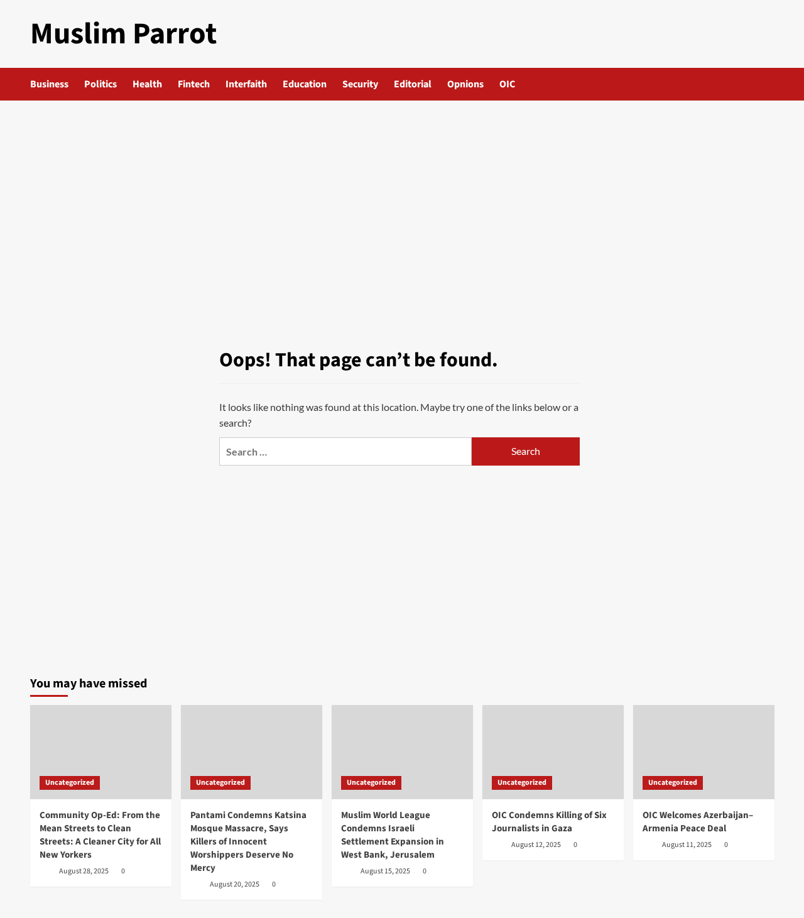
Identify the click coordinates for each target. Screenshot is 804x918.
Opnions (465, 84)
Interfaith (246, 84)
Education (305, 84)
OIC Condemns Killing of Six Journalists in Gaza (549, 822)
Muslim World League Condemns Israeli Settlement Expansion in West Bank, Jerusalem (392, 835)
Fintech (194, 84)
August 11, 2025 (687, 844)
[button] (766, 85)
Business (49, 84)
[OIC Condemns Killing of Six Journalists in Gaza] (553, 752)
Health (147, 84)
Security (360, 84)
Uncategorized (69, 782)
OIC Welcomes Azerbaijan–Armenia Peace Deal (698, 822)
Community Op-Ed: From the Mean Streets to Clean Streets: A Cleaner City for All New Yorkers (100, 835)
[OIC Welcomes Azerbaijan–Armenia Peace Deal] (703, 752)
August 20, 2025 (234, 884)
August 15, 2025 (385, 871)
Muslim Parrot (123, 34)
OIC (507, 84)
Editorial (413, 84)
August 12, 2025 (536, 844)
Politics (100, 84)
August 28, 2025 (84, 871)
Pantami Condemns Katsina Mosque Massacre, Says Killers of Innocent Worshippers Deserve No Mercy (248, 842)
